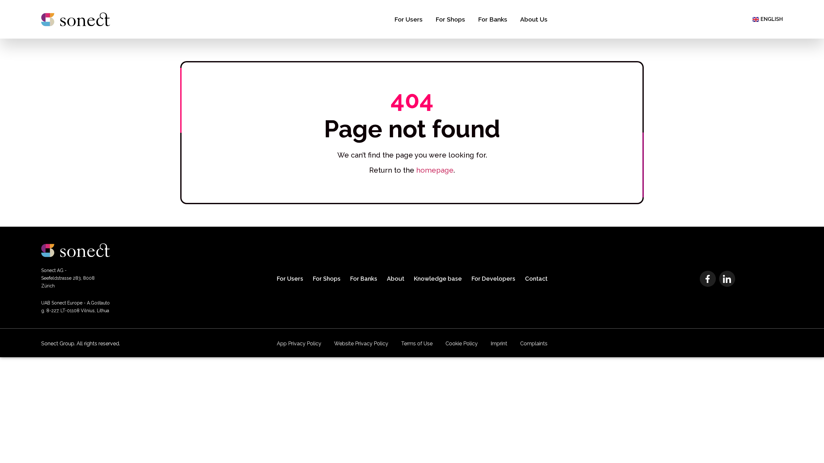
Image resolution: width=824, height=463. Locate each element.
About (395, 278)
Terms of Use (417, 343)
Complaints (534, 343)
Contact (536, 278)
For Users (408, 19)
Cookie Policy (461, 343)
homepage (435, 170)
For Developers (493, 278)
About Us (534, 19)
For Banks (492, 19)
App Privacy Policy (299, 343)
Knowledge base (438, 278)
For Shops (450, 19)
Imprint (499, 343)
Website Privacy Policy (361, 343)
